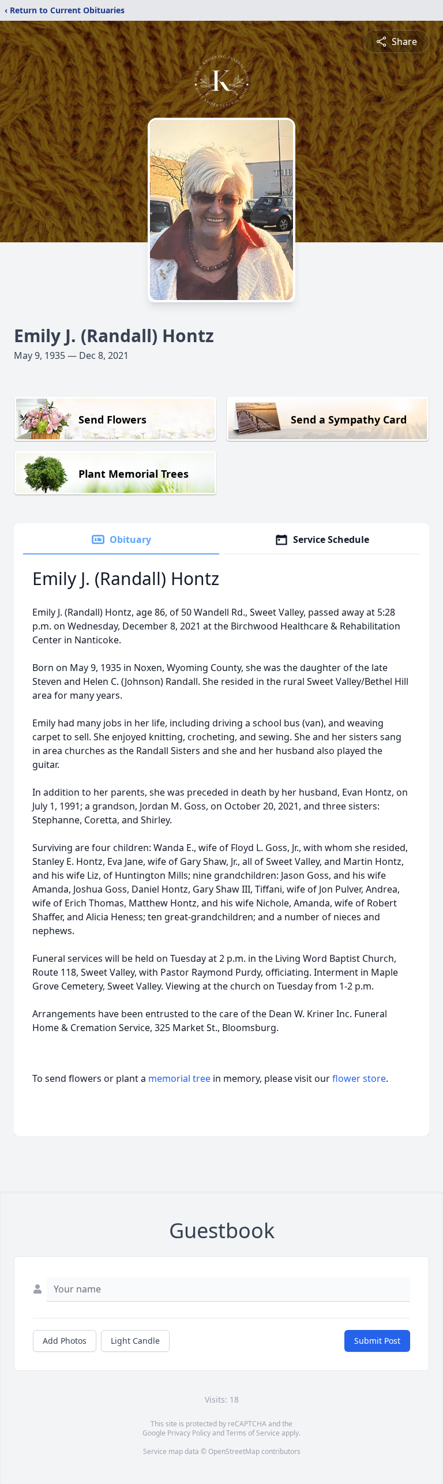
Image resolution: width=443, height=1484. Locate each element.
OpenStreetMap (234, 1451)
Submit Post (377, 1340)
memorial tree (179, 1078)
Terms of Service (253, 1433)
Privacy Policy (189, 1433)
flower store (359, 1078)
